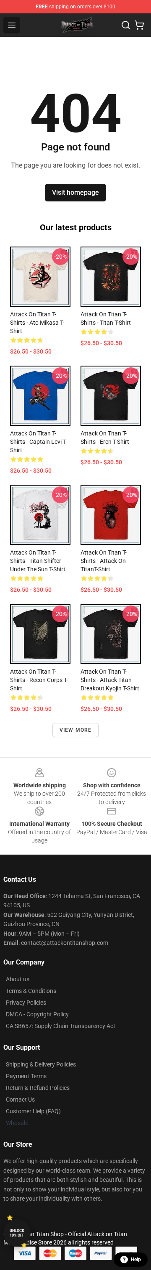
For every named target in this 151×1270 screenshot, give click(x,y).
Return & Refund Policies (38, 1087)
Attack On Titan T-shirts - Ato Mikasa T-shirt (37, 322)
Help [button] (136, 1259)
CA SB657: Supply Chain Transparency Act (60, 1026)
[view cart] (139, 25)
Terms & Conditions (31, 990)
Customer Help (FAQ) (33, 1111)
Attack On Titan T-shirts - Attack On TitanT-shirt (104, 561)
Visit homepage (75, 192)
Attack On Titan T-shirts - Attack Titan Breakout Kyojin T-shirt (110, 680)
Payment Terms (26, 1076)
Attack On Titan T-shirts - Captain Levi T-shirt (38, 441)
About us (17, 979)
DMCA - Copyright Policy (37, 1014)
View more (76, 730)
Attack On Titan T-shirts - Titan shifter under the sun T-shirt (37, 561)
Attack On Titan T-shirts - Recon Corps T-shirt (39, 680)
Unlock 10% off (17, 1233)
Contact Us (20, 1099)
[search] (126, 25)
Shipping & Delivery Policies (41, 1064)
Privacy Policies (26, 1002)
